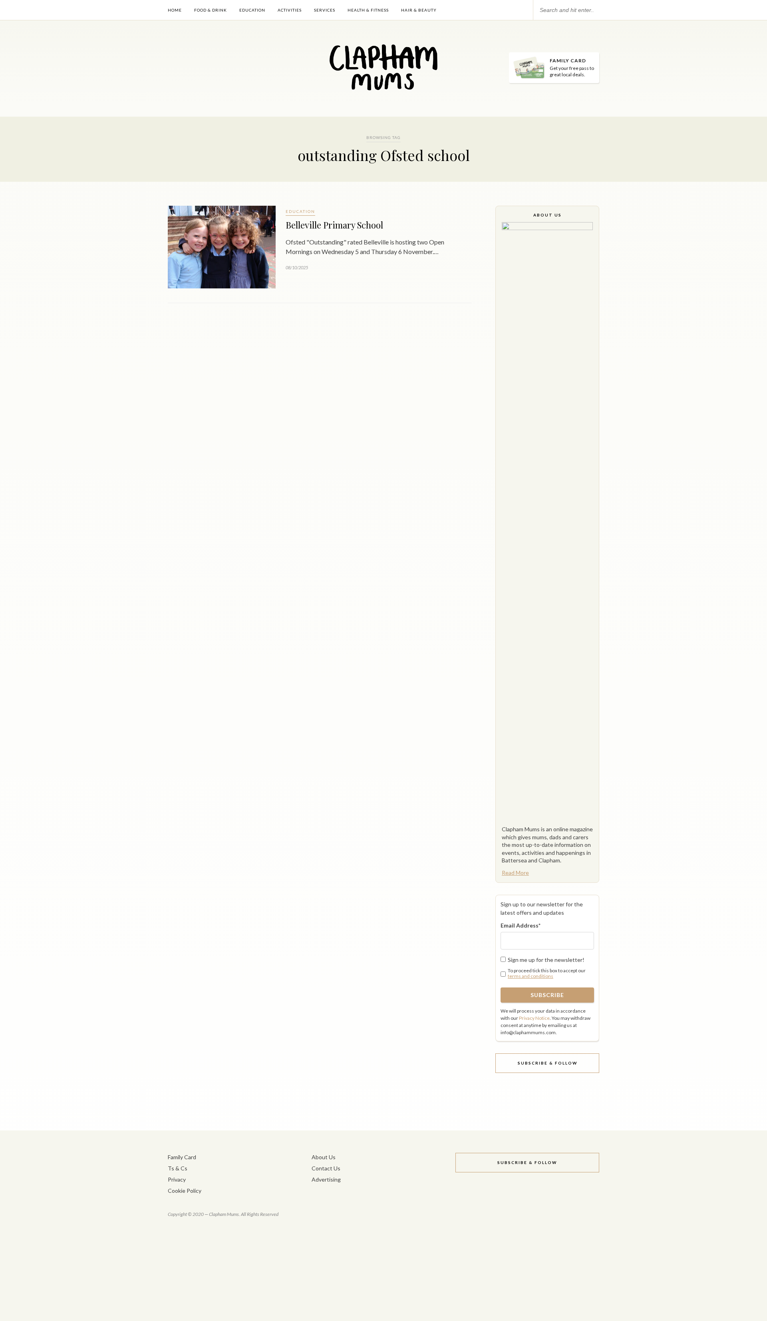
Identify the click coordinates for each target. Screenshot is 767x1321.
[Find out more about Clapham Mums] (547, 521)
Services (324, 10)
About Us (324, 1157)
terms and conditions (530, 976)
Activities (290, 10)
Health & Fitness (368, 10)
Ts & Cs (177, 1168)
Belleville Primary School (334, 225)
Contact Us (326, 1168)
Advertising (326, 1179)
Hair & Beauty (419, 10)
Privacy (177, 1179)
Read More (515, 872)
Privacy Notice (534, 1018)
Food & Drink (210, 10)
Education (252, 10)
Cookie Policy (184, 1190)
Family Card (182, 1157)
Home (175, 10)
